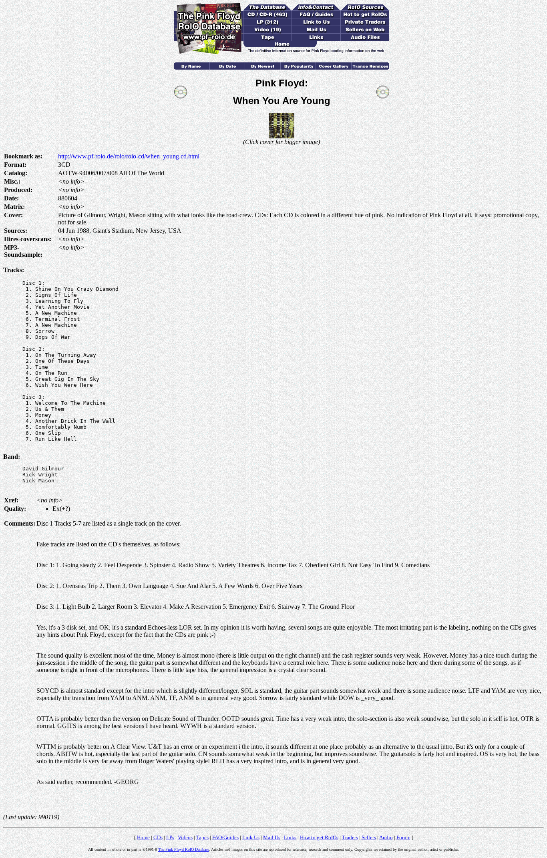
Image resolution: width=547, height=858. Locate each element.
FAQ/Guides (225, 837)
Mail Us (271, 837)
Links (290, 837)
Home (143, 837)
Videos (185, 837)
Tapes (202, 837)
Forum (403, 837)
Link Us (250, 837)
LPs (170, 837)
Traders (350, 837)
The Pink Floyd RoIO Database (183, 849)
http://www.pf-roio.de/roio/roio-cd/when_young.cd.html (128, 156)
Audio (386, 837)
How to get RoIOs (319, 837)
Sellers (369, 837)
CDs (158, 837)
